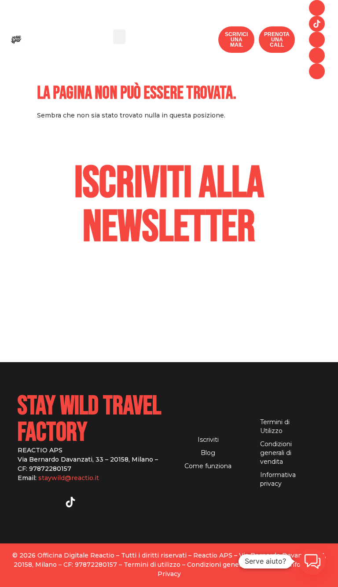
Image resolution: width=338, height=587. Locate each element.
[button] (119, 36)
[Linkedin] (317, 71)
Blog (208, 453)
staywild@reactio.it (68, 478)
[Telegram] (317, 55)
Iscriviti (208, 440)
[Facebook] (317, 40)
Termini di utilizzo (152, 565)
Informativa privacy (278, 479)
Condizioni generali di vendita (276, 453)
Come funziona (207, 466)
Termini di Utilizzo (275, 426)
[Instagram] (317, 8)
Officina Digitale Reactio (75, 555)
